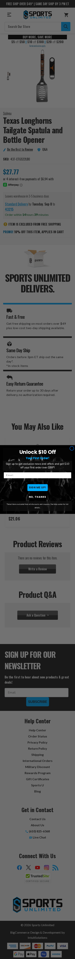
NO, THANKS (37, 497)
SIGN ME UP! (37, 487)
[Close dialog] (72, 448)
